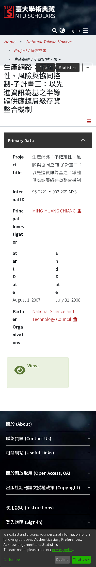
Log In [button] (74, 30)
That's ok (81, 559)
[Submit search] (55, 30)
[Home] (29, 10)
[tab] (48, 140)
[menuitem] (62, 30)
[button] (83, 140)
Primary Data (21, 140)
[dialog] (48, 548)
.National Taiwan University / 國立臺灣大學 (49, 41)
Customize (11, 559)
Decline (62, 559)
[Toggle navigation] (85, 30)
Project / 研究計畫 (30, 50)
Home (9, 41)
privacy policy (62, 549)
